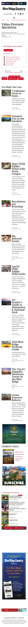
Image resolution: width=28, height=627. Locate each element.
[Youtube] (20, 14)
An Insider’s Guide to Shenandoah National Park (18, 306)
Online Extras (21, 33)
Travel (8, 20)
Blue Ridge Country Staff (13, 46)
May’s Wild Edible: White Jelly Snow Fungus (18, 168)
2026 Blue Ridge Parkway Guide (17, 345)
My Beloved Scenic (16, 238)
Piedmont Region (10, 63)
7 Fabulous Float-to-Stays (18, 93)
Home (3, 20)
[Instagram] (23, 14)
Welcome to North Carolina (12, 57)
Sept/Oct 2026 (19, 452)
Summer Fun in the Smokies (18, 118)
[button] (14, 17)
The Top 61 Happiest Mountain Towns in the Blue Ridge (18, 375)
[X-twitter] (18, 14)
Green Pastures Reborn (17, 397)
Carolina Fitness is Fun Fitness (13, 59)
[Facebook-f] (15, 14)
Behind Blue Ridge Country (9, 33)
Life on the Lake (9, 65)
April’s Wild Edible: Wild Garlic (19, 270)
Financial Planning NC (11, 61)
